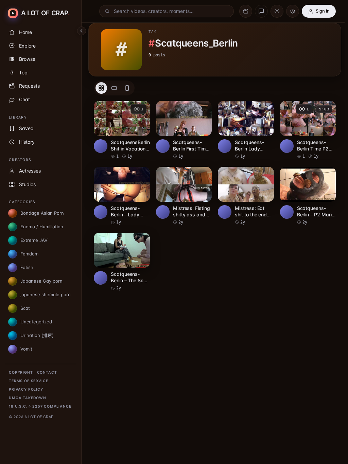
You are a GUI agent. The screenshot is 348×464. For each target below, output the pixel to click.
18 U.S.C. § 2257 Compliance (40, 406)
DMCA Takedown (27, 398)
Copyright (21, 372)
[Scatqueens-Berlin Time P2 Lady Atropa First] (308, 130)
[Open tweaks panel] (292, 11)
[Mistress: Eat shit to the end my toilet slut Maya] (246, 196)
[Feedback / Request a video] (261, 11)
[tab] (101, 88)
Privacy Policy (26, 389)
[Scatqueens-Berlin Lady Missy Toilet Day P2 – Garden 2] (246, 130)
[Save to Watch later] (141, 108)
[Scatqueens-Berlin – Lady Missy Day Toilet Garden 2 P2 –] (122, 196)
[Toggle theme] (277, 11)
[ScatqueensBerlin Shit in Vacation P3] (122, 130)
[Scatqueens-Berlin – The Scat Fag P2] (122, 262)
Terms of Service (28, 381)
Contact (47, 372)
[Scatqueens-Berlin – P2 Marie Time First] (308, 196)
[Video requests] (245, 11)
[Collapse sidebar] (81, 30)
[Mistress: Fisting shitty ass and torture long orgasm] (184, 196)
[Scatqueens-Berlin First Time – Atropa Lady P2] (184, 130)
